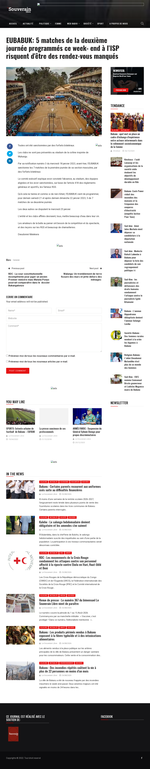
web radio (72, 23)
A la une (43, 482)
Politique (44, 23)
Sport (100, 23)
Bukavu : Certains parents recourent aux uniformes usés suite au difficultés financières (70, 488)
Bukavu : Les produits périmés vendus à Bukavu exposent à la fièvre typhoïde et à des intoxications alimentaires (70, 635)
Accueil (13, 23)
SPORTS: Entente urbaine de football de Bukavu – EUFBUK (20, 430)
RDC (61, 553)
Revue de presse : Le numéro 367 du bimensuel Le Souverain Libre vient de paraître (69, 602)
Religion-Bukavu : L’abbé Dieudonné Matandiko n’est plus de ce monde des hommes (132, 361)
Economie (64, 482)
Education (75, 482)
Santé (68, 553)
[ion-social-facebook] (141, 758)
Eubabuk (16, 259)
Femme (58, 23)
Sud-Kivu (85, 482)
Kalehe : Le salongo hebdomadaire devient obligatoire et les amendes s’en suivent (64, 524)
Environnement (66, 663)
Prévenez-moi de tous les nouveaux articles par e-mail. (38, 361)
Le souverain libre (16, 436)
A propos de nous (119, 23)
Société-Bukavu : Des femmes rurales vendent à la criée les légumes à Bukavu (134, 339)
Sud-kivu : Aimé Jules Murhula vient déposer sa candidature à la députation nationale (133, 234)
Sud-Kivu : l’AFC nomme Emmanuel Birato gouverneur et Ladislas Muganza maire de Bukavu (134, 383)
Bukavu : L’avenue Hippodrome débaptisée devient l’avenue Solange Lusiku (133, 317)
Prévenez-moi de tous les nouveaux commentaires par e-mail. (42, 356)
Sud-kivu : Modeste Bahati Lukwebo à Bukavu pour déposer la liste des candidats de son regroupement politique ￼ (133, 260)
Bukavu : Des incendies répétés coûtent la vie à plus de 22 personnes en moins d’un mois (67, 669)
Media (62, 595)
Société (87, 23)
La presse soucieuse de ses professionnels (52, 430)
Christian (116, 151)
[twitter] (10, 153)
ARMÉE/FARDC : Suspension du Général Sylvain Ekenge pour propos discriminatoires (87, 432)
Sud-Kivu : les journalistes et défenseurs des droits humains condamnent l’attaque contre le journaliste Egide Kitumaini (133, 290)
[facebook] (9, 146)
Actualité (28, 23)
